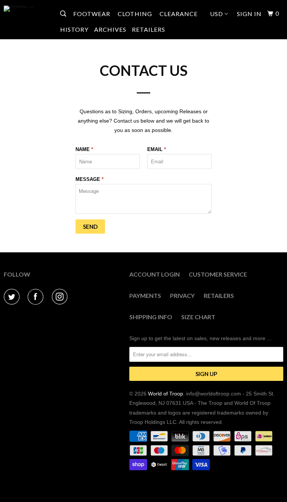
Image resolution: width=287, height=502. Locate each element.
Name (84, 149)
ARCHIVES (110, 29)
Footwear (92, 13)
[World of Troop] (27, 8)
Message (89, 179)
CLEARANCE (179, 13)
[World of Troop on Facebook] (37, 297)
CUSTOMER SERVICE (218, 274)
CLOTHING (136, 13)
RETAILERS (148, 29)
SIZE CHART (198, 316)
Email (156, 149)
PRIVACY (182, 295)
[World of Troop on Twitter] (13, 297)
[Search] (64, 14)
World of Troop (165, 394)
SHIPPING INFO (150, 316)
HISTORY (74, 29)
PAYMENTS (145, 295)
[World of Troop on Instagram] (61, 297)
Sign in (249, 13)
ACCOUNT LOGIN (154, 274)
